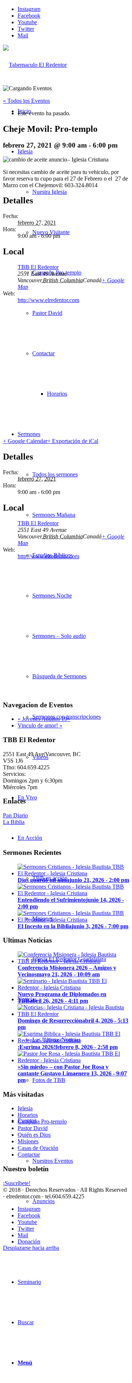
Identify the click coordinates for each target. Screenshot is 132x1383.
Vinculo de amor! (40, 725)
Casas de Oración (38, 1148)
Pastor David (33, 1128)
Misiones (28, 1141)
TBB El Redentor (38, 267)
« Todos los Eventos (26, 101)
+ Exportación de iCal (72, 441)
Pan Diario (15, 815)
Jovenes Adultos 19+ (44, 719)
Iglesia (25, 1108)
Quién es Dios (34, 1135)
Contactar (29, 1154)
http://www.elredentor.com (48, 300)
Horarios (28, 1115)
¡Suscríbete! (16, 1183)
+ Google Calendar (25, 441)
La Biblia (14, 822)
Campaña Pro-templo (42, 1121)
